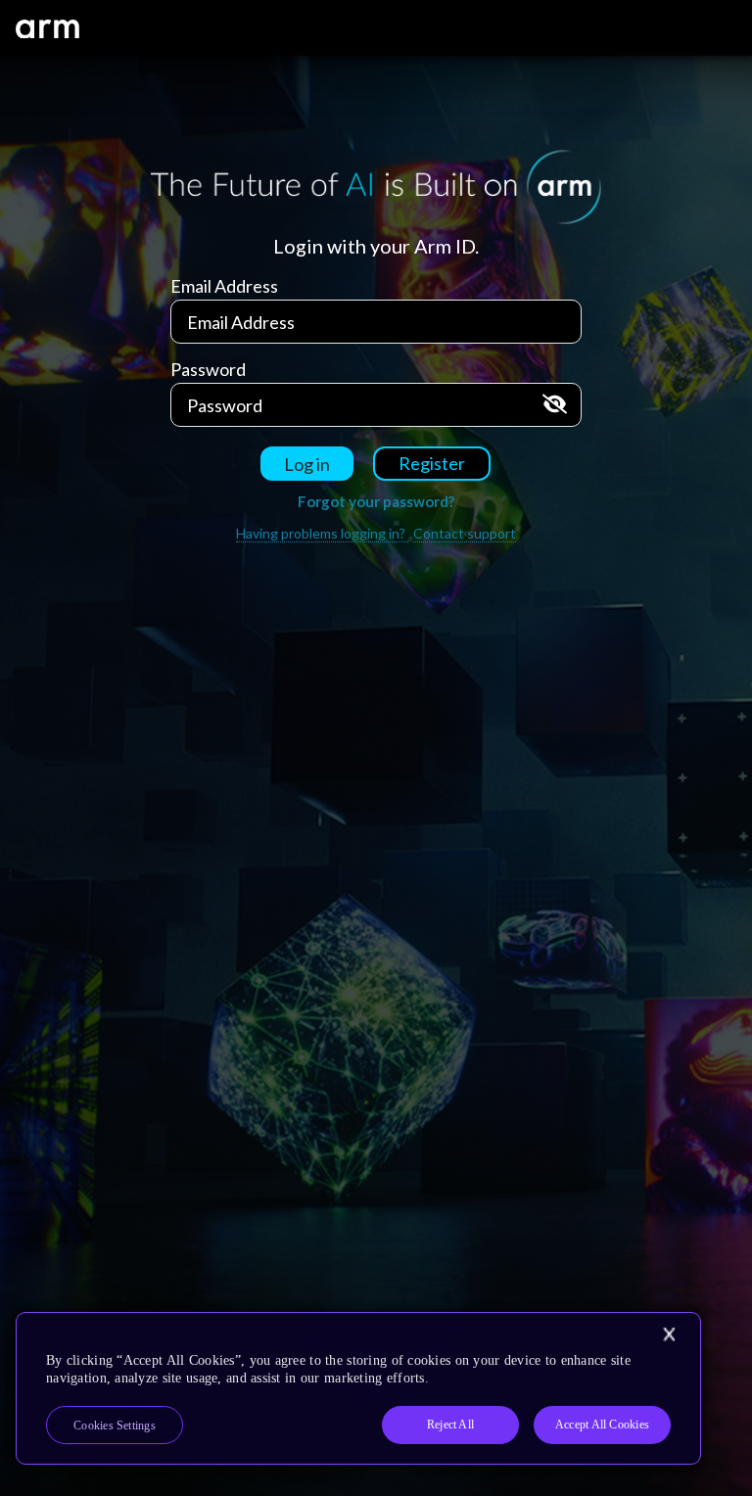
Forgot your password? (376, 501)
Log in (307, 464)
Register (432, 463)
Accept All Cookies (602, 1424)
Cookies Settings (114, 1425)
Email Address (224, 286)
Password (208, 369)
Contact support (464, 533)
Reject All (450, 1424)
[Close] (668, 1334)
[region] (358, 1388)
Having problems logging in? (322, 533)
